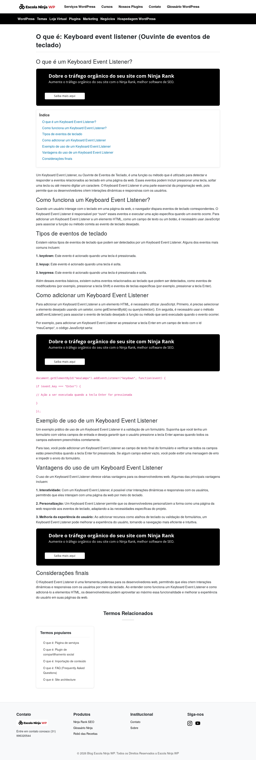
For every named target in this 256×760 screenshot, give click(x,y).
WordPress (26, 18)
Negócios (107, 18)
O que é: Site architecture (59, 679)
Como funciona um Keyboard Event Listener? (74, 128)
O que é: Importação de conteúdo (64, 661)
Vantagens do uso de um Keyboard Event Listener (77, 152)
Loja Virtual (58, 18)
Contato (155, 6)
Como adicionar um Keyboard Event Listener (74, 140)
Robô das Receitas (85, 733)
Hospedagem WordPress (136, 18)
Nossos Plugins (131, 6)
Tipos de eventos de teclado (62, 134)
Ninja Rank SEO (83, 722)
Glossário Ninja (83, 728)
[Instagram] (189, 723)
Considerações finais (57, 158)
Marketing (90, 18)
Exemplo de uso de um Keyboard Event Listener (76, 146)
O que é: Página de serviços (61, 643)
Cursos (107, 6)
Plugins (75, 18)
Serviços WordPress (79, 6)
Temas (42, 18)
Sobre (134, 728)
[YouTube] (197, 723)
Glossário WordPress (183, 6)
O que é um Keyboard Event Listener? (69, 121)
